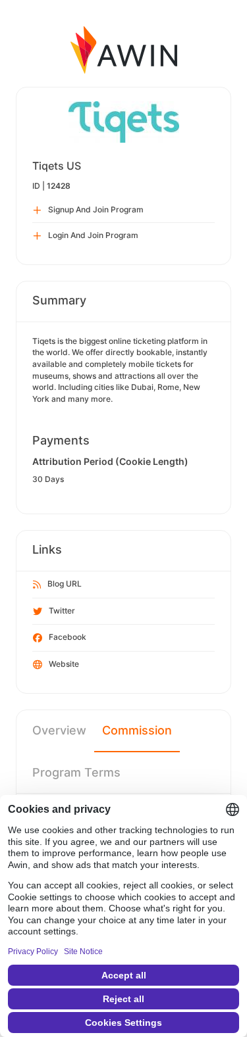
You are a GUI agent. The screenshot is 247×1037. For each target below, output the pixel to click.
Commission (137, 730)
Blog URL (64, 584)
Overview (59, 730)
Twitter (62, 610)
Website (64, 664)
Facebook (67, 637)
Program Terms (76, 772)
